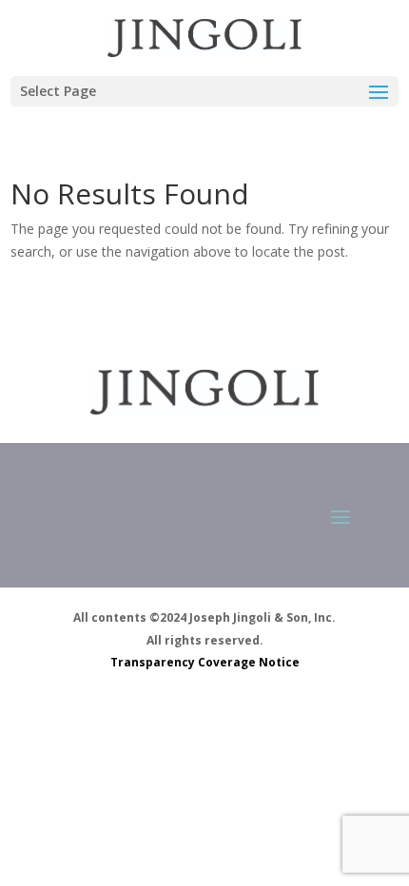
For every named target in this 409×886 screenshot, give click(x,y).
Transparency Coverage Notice (205, 662)
